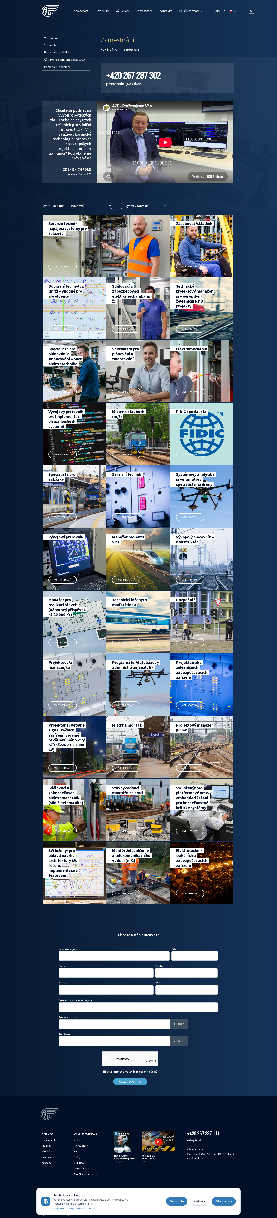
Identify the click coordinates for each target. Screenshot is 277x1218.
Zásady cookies (59, 1208)
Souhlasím (113, 1071)
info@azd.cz (196, 1140)
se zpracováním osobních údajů (132, 1071)
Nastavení (200, 1201)
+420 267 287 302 (133, 75)
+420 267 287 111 (203, 1133)
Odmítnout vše (223, 1201)
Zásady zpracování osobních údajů (82, 1208)
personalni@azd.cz (123, 83)
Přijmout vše (177, 1201)
